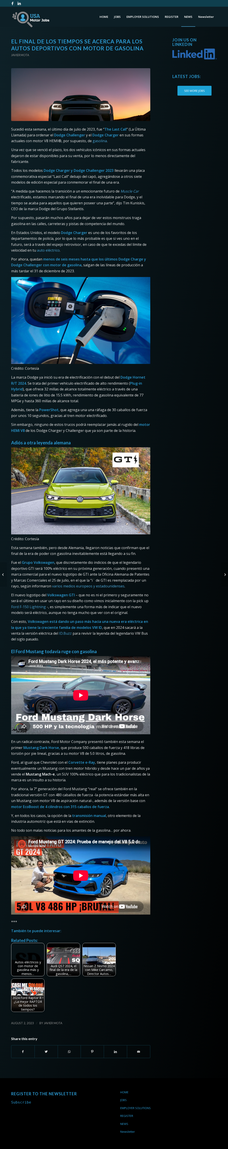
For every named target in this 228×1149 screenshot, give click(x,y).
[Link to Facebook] (12, 3)
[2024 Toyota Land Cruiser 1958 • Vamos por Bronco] (224, 574)
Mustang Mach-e (40, 774)
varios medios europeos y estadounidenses (88, 586)
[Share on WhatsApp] (69, 1051)
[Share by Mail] (138, 1051)
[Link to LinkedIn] (19, 3)
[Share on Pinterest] (92, 1051)
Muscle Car (129, 191)
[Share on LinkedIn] (115, 1051)
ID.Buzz (65, 633)
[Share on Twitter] (46, 1051)
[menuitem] (104, 17)
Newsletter (127, 1132)
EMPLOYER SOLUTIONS (135, 1108)
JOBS (123, 1100)
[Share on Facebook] (23, 1051)
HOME (124, 1092)
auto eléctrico (48, 250)
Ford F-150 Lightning (28, 606)
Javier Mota (20, 55)
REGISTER (126, 1116)
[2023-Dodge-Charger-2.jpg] (80, 94)
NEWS (124, 1124)
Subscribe (21, 1102)
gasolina (100, 140)
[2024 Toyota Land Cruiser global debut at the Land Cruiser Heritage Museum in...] (3, 574)
